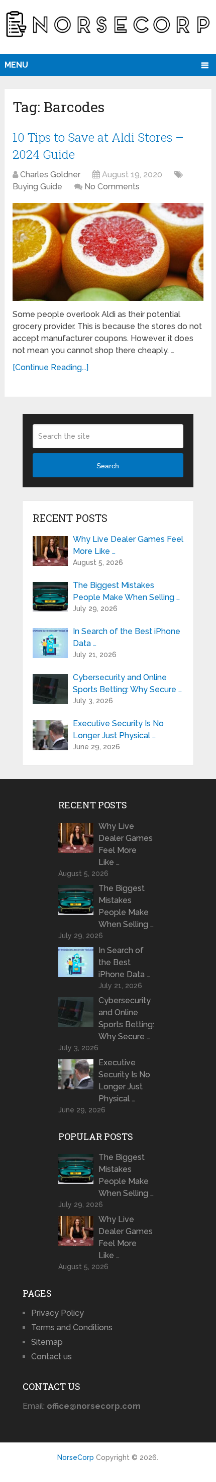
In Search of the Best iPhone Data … (126, 637)
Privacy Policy (57, 1313)
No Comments (112, 186)
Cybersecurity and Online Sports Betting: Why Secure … (127, 683)
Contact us (51, 1356)
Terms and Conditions (72, 1327)
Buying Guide (37, 186)
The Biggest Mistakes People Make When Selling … (126, 591)
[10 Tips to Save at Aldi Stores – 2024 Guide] (108, 252)
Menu (16, 65)
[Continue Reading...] (50, 367)
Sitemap (47, 1342)
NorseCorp (75, 1457)
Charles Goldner (50, 174)
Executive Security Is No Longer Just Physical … (118, 729)
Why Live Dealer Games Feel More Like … (128, 545)
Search (107, 466)
